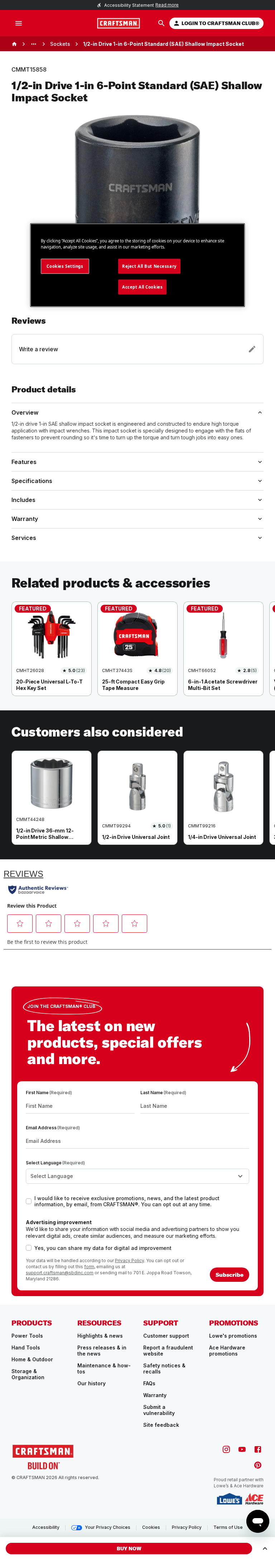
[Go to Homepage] (118, 23)
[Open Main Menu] (18, 23)
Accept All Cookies (142, 286)
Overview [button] (24, 412)
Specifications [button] (31, 480)
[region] (137, 656)
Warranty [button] (24, 518)
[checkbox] (29, 1201)
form (89, 1266)
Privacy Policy (129, 1260)
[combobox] (137, 1176)
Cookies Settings (65, 266)
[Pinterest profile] (258, 1465)
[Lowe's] (229, 1499)
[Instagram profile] (226, 1449)
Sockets (60, 44)
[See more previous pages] (33, 44)
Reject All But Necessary (149, 266)
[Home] (14, 44)
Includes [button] (23, 499)
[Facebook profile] (258, 1449)
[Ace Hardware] (254, 1499)
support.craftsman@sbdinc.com (59, 1272)
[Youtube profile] (242, 1449)
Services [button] (23, 537)
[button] (137, 339)
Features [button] (24, 461)
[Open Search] (161, 23)
